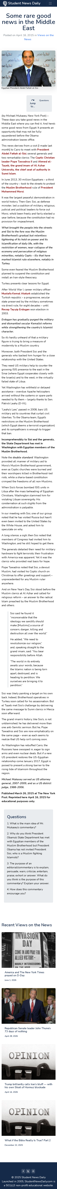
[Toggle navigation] (50, 3)
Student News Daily (23, 3)
